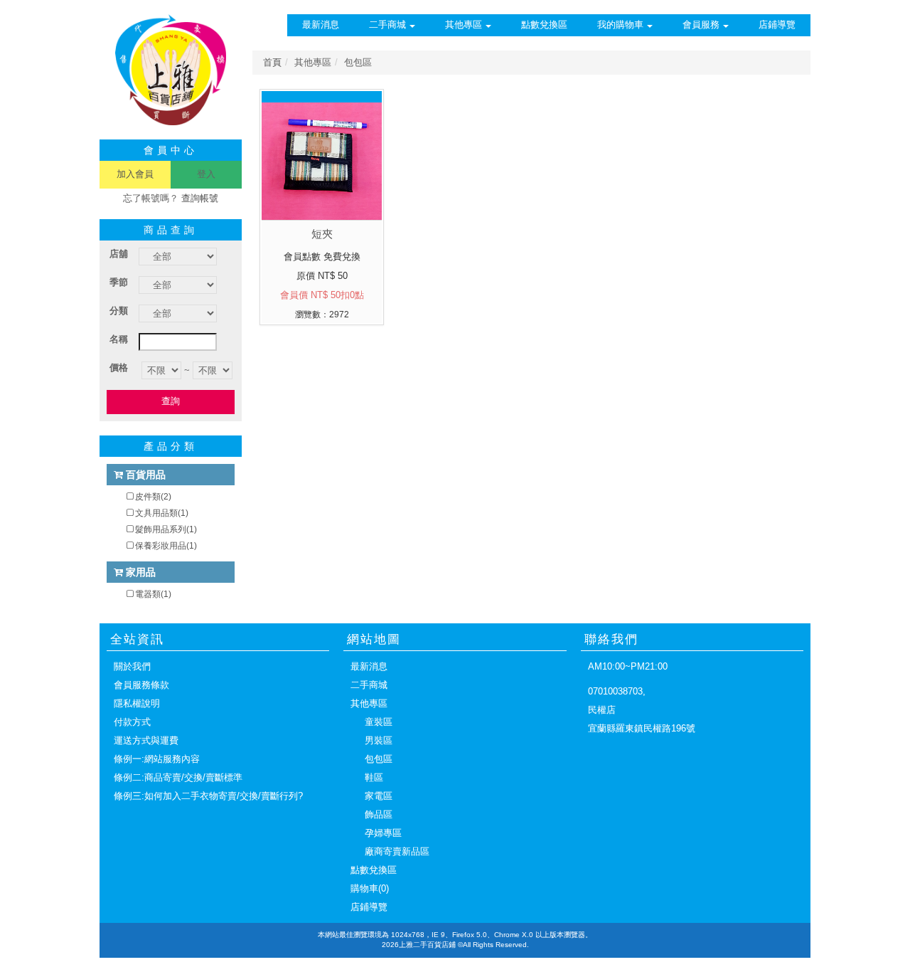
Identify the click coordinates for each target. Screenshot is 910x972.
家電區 (378, 796)
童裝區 (378, 722)
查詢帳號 (199, 198)
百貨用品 (144, 474)
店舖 (118, 253)
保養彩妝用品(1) (166, 546)
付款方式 (132, 722)
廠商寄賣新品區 (397, 851)
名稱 (118, 339)
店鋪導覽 (777, 24)
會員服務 (700, 24)
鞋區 (374, 777)
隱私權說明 (137, 703)
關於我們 (132, 666)
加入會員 (135, 174)
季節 (118, 282)
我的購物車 (620, 24)
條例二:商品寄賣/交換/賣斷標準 (178, 777)
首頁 (272, 62)
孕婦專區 (383, 833)
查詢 (170, 401)
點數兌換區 (544, 24)
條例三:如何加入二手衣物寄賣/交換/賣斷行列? (208, 796)
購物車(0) (369, 888)
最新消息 (320, 24)
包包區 (378, 759)
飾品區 (378, 814)
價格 (118, 367)
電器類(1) (153, 594)
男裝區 (378, 740)
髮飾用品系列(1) (166, 529)
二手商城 (387, 24)
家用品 (139, 572)
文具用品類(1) (161, 513)
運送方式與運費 (146, 740)
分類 (118, 310)
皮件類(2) (153, 497)
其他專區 (463, 24)
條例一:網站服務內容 (157, 759)
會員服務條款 (141, 685)
